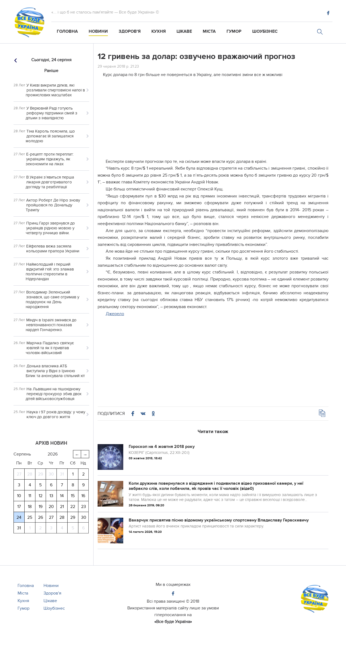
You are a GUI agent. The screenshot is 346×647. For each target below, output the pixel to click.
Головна (67, 31)
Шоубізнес (265, 31)
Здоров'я (130, 31)
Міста (209, 31)
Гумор (234, 31)
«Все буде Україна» (173, 621)
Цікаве (184, 31)
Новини (98, 31)
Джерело (115, 313)
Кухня (158, 31)
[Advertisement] (213, 120)
